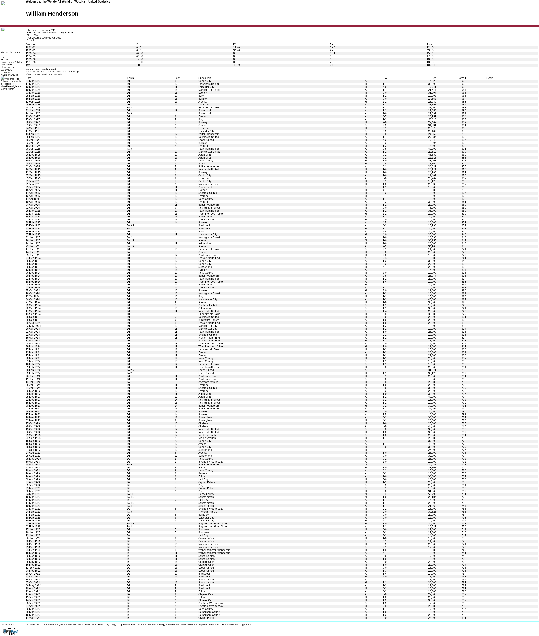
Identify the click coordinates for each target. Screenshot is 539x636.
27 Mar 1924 (33, 349)
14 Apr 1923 (33, 476)
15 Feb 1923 (33, 517)
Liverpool (203, 104)
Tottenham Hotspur (209, 84)
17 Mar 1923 (33, 500)
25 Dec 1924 (33, 264)
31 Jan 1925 (33, 237)
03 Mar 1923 (33, 508)
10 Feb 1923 (33, 520)
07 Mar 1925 (33, 219)
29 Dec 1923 (33, 390)
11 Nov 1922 (33, 567)
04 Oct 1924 (33, 299)
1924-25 (31, 56)
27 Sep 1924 (33, 302)
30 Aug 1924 (33, 322)
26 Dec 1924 (33, 261)
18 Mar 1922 (33, 614)
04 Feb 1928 (33, 104)
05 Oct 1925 (33, 163)
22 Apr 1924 (33, 331)
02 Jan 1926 (33, 151)
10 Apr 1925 (33, 201)
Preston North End (209, 258)
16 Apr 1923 (33, 473)
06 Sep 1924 (33, 320)
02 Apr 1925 (33, 207)
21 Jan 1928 (33, 110)
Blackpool (204, 225)
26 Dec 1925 (33, 154)
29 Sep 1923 (33, 435)
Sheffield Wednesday (210, 461)
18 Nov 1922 (33, 564)
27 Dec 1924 (33, 258)
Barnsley (203, 473)
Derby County (206, 494)
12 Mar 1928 (33, 86)
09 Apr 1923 (33, 479)
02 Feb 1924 (33, 373)
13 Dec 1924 (33, 269)
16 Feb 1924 (33, 364)
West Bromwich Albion (211, 213)
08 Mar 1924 (33, 358)
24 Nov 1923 (33, 411)
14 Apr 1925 (33, 193)
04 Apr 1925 (33, 204)
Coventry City (206, 538)
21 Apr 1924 (33, 334)
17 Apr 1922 (33, 594)
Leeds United (206, 140)
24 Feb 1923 (33, 511)
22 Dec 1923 (33, 399)
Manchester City (207, 234)
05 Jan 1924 (33, 385)
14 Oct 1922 (33, 579)
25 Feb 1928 (33, 95)
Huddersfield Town (209, 107)
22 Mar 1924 (33, 352)
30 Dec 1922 (33, 541)
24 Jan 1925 (33, 243)
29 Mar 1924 (33, 346)
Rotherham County (209, 612)
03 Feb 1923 (33, 526)
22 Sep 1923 (33, 438)
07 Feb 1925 (33, 234)
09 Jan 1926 (33, 148)
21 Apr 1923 (33, 467)
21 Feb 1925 (33, 228)
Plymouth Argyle (207, 511)
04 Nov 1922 (33, 570)
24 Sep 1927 (33, 128)
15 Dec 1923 (33, 402)
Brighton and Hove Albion (213, 523)
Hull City (203, 479)
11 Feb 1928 (33, 101)
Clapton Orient (206, 561)
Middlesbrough (207, 435)
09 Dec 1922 (33, 556)
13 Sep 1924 (33, 314)
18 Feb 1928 (33, 98)
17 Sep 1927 (33, 131)
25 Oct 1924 (33, 290)
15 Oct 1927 (33, 119)
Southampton (206, 497)
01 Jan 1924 (33, 388)
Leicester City (206, 86)
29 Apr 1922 (33, 588)
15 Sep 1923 (33, 441)
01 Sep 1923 (33, 449)
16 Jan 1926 (33, 145)
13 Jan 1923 (33, 535)
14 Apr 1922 (33, 600)
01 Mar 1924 (33, 361)
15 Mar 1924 (33, 355)
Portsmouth (205, 110)
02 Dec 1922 (33, 558)
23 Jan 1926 (33, 142)
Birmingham (205, 216)
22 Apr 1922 (33, 591)
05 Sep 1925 (33, 178)
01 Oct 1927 (33, 125)
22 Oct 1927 (33, 116)
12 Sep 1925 (33, 172)
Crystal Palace (206, 482)
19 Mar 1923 (33, 497)
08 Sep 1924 (33, 317)
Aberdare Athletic (208, 382)
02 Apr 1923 (33, 485)
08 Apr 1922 (33, 603)
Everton (202, 92)
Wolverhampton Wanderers (214, 550)
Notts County (205, 160)
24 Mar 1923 (33, 494)
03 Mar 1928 (33, 92)
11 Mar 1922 (33, 617)
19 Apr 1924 (33, 337)
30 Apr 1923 (33, 461)
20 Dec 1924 (33, 266)
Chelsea (203, 423)
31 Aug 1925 (33, 181)
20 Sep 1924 (33, 308)
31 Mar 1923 (33, 488)
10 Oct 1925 (33, 160)
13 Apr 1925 (33, 196)
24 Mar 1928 (33, 81)
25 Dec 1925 (33, 157)
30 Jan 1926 (33, 140)
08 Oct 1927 (33, 122)
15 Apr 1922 (33, 597)
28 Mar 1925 (33, 210)
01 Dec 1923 (33, 408)
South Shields (206, 556)
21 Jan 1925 (33, 246)
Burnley (202, 98)
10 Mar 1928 (33, 89)
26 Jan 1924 (33, 376)
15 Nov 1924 (33, 281)
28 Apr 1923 (33, 464)
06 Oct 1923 (33, 432)
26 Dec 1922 (33, 544)
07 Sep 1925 (33, 175)
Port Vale (203, 529)
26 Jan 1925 (33, 240)
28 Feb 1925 (33, 222)
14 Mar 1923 (33, 502)
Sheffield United (207, 193)
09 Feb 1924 (33, 367)
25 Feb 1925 (33, 225)
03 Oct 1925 (33, 166)
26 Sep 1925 (33, 169)
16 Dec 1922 (33, 553)
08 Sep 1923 (33, 446)
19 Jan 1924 (33, 379)
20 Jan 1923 (33, 532)
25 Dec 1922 (33, 547)
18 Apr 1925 (33, 190)
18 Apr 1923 (33, 470)
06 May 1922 (33, 585)
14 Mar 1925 (33, 216)
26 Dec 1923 (33, 393)
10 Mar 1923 (33, 505)
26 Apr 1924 (33, 328)
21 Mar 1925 (33, 213)
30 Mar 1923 (33, 491)
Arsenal (202, 101)
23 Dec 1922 (33, 550)
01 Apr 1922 (33, 606)
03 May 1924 (33, 325)
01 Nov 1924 (33, 287)
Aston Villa (204, 154)
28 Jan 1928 (33, 107)
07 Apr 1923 (33, 482)
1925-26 (31, 59)
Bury (201, 95)
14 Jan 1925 (33, 252)
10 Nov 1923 (33, 417)
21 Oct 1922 (33, 576)
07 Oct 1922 (33, 582)
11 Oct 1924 (33, 296)
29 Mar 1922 (33, 609)
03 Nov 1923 (33, 420)
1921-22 (31, 47)
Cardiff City (204, 81)
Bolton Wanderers (208, 134)
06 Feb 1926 (33, 137)
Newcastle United (208, 137)
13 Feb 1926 (33, 134)
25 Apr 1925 (33, 187)
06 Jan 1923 (33, 538)
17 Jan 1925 (33, 249)
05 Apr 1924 (33, 343)
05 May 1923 (33, 458)
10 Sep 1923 (33, 444)
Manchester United (209, 89)
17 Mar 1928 (33, 84)
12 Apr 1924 (33, 340)
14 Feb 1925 (33, 231)
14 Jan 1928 (33, 113)
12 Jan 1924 (33, 382)
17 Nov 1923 (33, 414)
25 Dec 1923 (33, 396)
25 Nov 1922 (33, 561)
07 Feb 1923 (33, 523)
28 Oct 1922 (33, 573)
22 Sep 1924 (33, 305)
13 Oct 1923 (33, 429)
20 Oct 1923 (33, 426)
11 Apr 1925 (33, 198)
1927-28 (31, 62)
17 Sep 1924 (33, 311)
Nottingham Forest (209, 207)
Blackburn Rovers (208, 255)
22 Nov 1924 (33, 278)
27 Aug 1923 (33, 452)
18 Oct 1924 (33, 293)
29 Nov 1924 (33, 275)
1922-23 (31, 50)
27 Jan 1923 (33, 529)
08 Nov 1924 (33, 284)
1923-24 (31, 53)
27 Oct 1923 (33, 423)
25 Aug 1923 (33, 455)
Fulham (202, 467)
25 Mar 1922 (33, 612)
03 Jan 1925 (33, 255)
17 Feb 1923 (33, 514)
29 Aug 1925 (33, 184)
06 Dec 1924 (33, 272)
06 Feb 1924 (33, 370)
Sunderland (205, 187)
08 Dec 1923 (33, 405)
